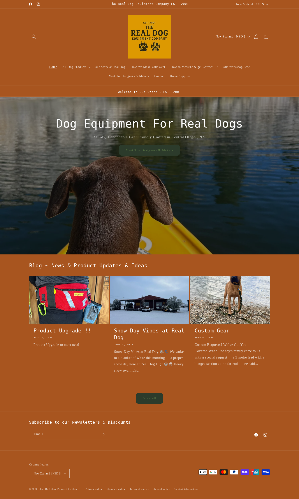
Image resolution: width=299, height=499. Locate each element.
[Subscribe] (103, 434)
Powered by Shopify (69, 489)
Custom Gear (212, 331)
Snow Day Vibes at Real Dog (149, 334)
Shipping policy (116, 489)
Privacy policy (94, 489)
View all (149, 398)
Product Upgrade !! (62, 331)
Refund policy (161, 489)
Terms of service (139, 489)
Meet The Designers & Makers (149, 150)
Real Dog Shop (48, 489)
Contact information (186, 489)
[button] (34, 36)
